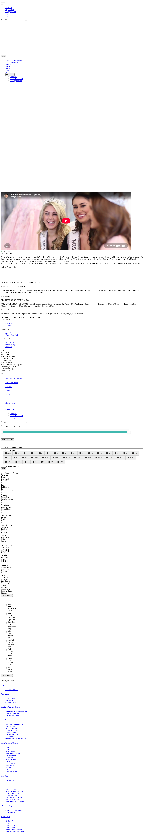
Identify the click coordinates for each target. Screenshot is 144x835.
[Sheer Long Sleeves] (8, 583)
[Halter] (6, 559)
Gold (9, 660)
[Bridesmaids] (10, 479)
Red (9, 649)
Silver (10, 669)
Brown (10, 662)
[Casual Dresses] (10, 481)
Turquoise (11, 617)
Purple (10, 629)
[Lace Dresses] (7, 493)
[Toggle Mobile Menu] (2, 373)
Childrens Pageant (11, 702)
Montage (8, 823)
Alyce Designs (10, 755)
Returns (8, 325)
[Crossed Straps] (7, 509)
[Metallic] (4, 519)
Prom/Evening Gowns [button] (9, 743)
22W (78, 457)
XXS (9, 462)
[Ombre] (4, 523)
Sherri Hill (9, 747)
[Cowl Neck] (6, 557)
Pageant (8, 391)
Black (10, 665)
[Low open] (7, 513)
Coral (10, 653)
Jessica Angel (10, 751)
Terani (7, 770)
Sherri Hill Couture (12, 715)
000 (9, 453)
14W (36, 457)
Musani (8, 767)
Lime (9, 613)
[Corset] (8, 503)
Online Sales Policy (12, 335)
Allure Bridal (10, 726)
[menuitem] (74, 8)
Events (7, 399)
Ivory (10, 656)
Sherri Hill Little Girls (13, 810)
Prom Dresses (10, 698)
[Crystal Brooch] (6, 533)
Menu (3, 56)
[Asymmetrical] (6, 549)
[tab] (74, 409)
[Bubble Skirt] (8, 497)
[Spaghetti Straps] (6, 591)
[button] (13, 60)
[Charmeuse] (5, 537)
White (10, 671)
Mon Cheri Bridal (11, 730)
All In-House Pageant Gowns (16, 711)
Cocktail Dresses (11, 821)
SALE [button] (3, 685)
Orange (10, 651)
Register (8, 14)
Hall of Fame (10, 403)
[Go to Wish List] (4, 2)
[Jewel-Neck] (6, 563)
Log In (7, 16)
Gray (9, 667)
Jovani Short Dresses (12, 793)
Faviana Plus (10, 780)
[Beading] (6, 529)
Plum (9, 647)
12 (74, 453)
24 (127, 453)
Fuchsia (10, 642)
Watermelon (12, 644)
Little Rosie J (10, 812)
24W (89, 457)
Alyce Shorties (10, 789)
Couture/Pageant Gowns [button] (10, 707)
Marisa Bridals (10, 732)
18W (57, 457)
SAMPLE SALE (11, 690)
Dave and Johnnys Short (14, 791)
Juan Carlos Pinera (12, 713)
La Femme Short (11, 795)
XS (19, 462)
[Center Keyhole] (8, 501)
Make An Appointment (13, 379)
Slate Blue (11, 622)
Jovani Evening (10, 827)
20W (68, 457)
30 (17, 457)
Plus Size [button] (4, 776)
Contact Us (9, 323)
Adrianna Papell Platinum (14, 831)
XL (52, 462)
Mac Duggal (9, 765)
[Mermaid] (6, 571)
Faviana (8, 761)
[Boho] (7, 489)
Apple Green (12, 608)
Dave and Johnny (11, 759)
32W (132, 457)
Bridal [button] (3, 720)
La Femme (9, 757)
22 (118, 453)
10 (65, 453)
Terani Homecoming (12, 799)
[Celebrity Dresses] (8, 499)
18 (100, 453)
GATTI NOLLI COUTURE (15, 738)
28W (110, 457)
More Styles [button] (5, 817)
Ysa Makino (9, 736)
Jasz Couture (10, 763)
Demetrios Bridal (11, 728)
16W (46, 457)
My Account (9, 10)
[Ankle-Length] (6, 547)
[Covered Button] (7, 507)
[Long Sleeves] (8, 581)
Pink (9, 638)
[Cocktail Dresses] (10, 483)
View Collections (11, 383)
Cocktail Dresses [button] (7, 785)
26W (100, 457)
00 (18, 453)
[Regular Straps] (6, 589)
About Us (8, 333)
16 (92, 453)
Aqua (10, 615)
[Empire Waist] (6, 569)
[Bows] (6, 531)
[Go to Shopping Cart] (2, 2)
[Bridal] (10, 477)
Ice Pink (11, 635)
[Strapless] (6, 593)
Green (10, 611)
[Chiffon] (5, 539)
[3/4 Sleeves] (8, 579)
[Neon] (4, 521)
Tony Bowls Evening (13, 753)
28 (8, 457)
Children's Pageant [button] (8, 806)
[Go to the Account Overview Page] (2, 4)
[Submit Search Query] (26, 422)
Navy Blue (12, 626)
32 (26, 457)
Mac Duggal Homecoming (14, 797)
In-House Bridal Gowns (14, 724)
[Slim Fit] (6, 573)
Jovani (7, 749)
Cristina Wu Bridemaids (13, 829)
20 (109, 453)
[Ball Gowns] (7, 487)
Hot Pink (11, 640)
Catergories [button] (5, 694)
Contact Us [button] (9, 409)
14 (83, 453)
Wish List (8, 8)
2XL (61, 462)
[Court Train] (6, 553)
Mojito (10, 606)
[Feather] (5, 541)
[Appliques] (6, 527)
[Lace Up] (7, 511)
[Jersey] (5, 543)
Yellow (10, 604)
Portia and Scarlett (11, 772)
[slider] (129, 432)
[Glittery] (4, 517)
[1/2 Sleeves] (8, 577)
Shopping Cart (10, 12)
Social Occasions (11, 700)
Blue (9, 624)
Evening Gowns (11, 825)
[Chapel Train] (6, 551)
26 (136, 453)
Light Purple (12, 633)
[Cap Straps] (6, 587)
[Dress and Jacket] (7, 491)
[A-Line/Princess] (6, 567)
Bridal (7, 395)
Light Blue (11, 620)
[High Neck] (6, 561)
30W (121, 457)
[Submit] (26, 20)
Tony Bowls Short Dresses (14, 801)
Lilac (9, 631)
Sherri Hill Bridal (11, 734)
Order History (10, 345)
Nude (10, 658)
